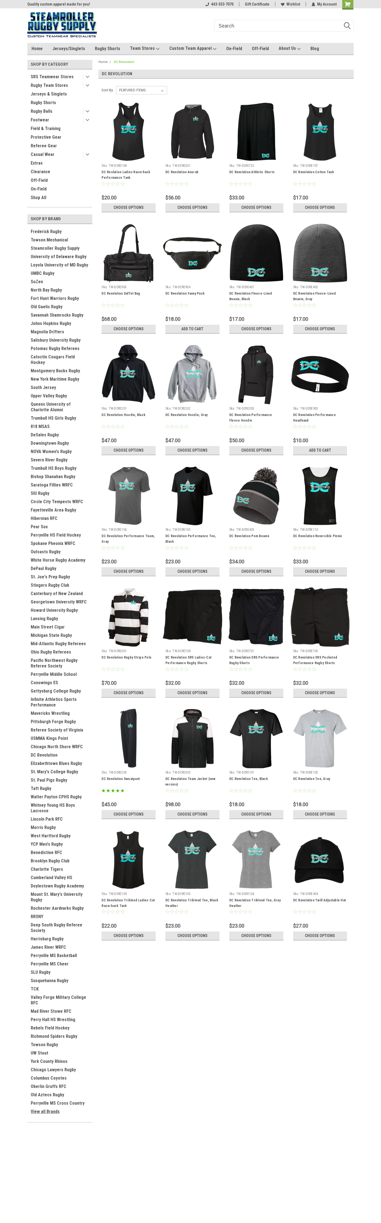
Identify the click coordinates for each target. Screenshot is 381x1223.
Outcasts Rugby (46, 551)
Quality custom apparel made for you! (58, 4)
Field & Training (46, 128)
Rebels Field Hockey (50, 1028)
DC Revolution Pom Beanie (249, 536)
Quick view (128, 157)
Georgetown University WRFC (59, 602)
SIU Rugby (40, 493)
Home (37, 48)
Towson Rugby (44, 1044)
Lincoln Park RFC (47, 819)
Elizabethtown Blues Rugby (56, 763)
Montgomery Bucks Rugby (55, 370)
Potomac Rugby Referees (55, 348)
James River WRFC (48, 947)
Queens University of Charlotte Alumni (51, 407)
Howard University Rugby (54, 610)
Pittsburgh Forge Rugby (53, 721)
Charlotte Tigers (47, 869)
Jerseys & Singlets (49, 94)
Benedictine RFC (46, 852)
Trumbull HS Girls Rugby (53, 418)
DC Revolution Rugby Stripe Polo (126, 657)
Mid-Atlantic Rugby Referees (58, 643)
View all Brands (45, 1111)
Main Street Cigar (48, 627)
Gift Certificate (257, 4)
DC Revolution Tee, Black (248, 779)
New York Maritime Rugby (55, 379)
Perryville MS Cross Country (58, 1103)
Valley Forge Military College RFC (58, 1000)
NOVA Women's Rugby (51, 451)
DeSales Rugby (45, 434)
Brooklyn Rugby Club (50, 861)
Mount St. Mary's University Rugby (57, 897)
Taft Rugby (41, 788)
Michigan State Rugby (51, 635)
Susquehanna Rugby (49, 980)
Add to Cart (192, 329)
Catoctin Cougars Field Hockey (53, 359)
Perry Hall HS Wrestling (53, 1019)
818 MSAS (40, 426)
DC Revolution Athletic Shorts (251, 172)
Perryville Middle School (54, 674)
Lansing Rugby (44, 618)
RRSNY (37, 916)
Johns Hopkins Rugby (51, 323)
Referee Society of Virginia (57, 730)
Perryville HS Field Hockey (56, 535)
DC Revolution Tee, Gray (311, 779)
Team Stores (143, 48)
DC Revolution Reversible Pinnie (317, 536)
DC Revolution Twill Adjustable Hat (319, 900)
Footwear (40, 120)
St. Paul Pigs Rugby (49, 780)
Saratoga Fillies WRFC (52, 485)
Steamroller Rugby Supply (55, 248)
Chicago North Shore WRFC (57, 746)
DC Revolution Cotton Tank (313, 172)
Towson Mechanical (49, 240)
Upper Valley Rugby (49, 395)
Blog (314, 48)
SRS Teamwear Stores (52, 76)
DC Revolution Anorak (181, 172)
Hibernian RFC (44, 518)
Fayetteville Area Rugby (53, 510)
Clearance (40, 171)
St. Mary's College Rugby (54, 771)
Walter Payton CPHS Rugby (56, 796)
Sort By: (108, 90)
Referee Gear (44, 145)
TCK (35, 989)
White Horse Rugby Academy (58, 560)
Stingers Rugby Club (50, 585)
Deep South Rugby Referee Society (56, 927)
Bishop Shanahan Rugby (53, 476)
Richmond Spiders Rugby (54, 1036)
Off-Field (260, 48)
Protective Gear (46, 137)
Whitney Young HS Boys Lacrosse (53, 808)
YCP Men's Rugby (47, 844)
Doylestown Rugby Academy (57, 886)
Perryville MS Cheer (50, 964)
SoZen (37, 281)
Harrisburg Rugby (47, 938)
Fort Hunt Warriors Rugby (55, 298)
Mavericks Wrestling (50, 713)
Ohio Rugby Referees (51, 652)
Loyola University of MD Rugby (59, 265)
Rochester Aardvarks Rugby (57, 908)
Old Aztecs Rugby (47, 1094)
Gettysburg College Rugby (56, 691)
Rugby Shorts (107, 48)
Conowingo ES (44, 682)
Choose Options (129, 207)
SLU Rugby (40, 972)
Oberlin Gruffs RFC (48, 1086)
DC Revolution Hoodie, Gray (186, 415)
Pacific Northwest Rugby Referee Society (54, 663)
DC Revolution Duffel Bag (121, 293)
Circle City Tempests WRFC (57, 501)
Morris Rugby (43, 827)
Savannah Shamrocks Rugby (57, 315)
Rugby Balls (41, 111)
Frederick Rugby (46, 231)
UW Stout (39, 1053)
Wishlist (293, 4)
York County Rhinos (49, 1061)
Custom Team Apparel (191, 48)
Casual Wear (42, 154)
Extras (37, 163)
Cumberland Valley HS (51, 877)
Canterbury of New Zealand (57, 593)
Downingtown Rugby (50, 443)
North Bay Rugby (46, 290)
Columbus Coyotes (49, 1078)
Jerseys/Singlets (68, 48)
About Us (288, 48)
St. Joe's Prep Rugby (50, 576)
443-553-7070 (222, 4)
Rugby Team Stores (49, 85)
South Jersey (43, 387)
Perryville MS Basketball (54, 955)
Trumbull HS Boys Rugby (53, 468)
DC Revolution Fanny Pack (184, 293)
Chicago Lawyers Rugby (53, 1069)
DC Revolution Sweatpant (121, 779)
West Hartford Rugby (51, 835)
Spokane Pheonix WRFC (53, 543)
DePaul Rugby (43, 568)
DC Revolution (44, 755)
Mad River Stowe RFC (51, 1011)
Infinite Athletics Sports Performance (54, 702)
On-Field (234, 48)
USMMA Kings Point (49, 738)
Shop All (38, 197)
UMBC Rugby (42, 273)
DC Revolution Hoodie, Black (123, 415)
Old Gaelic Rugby (46, 306)
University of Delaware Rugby (58, 256)
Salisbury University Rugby (56, 340)
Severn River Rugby (49, 460)
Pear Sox (39, 526)
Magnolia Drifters (47, 331)
